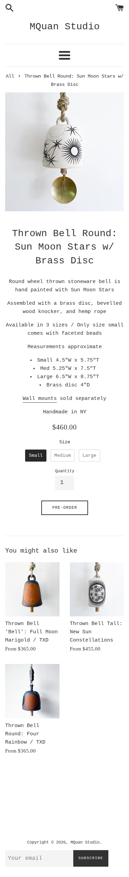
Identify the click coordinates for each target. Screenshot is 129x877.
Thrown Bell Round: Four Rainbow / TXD (25, 734)
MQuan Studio (65, 26)
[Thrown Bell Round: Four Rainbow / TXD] (32, 691)
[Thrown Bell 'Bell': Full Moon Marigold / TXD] (32, 589)
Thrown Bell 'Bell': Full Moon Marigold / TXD (31, 632)
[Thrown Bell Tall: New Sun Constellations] (97, 589)
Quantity (64, 471)
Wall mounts (40, 399)
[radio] (35, 456)
